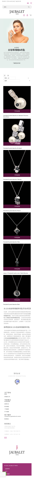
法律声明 (7, 468)
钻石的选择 (7, 401)
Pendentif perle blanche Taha (11, 242)
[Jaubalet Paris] (17, 12)
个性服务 (6, 409)
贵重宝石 (6, 404)
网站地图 (7, 474)
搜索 (30, 7)
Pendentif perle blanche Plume (12, 210)
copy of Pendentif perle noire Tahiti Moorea (15, 273)
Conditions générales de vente (12, 416)
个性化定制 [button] (17, 111)
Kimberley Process (21, 376)
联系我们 (6, 419)
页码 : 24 (7, 78)
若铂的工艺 (7, 396)
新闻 (5, 394)
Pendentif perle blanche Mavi (11, 304)
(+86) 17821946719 (15, 431)
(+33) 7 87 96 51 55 (15, 434)
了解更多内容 (16, 63)
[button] (4, 75)
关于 (6, 471)
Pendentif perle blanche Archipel (12, 148)
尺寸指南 (6, 411)
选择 (6, 80)
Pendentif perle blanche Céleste (12, 179)
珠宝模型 (6, 406)
